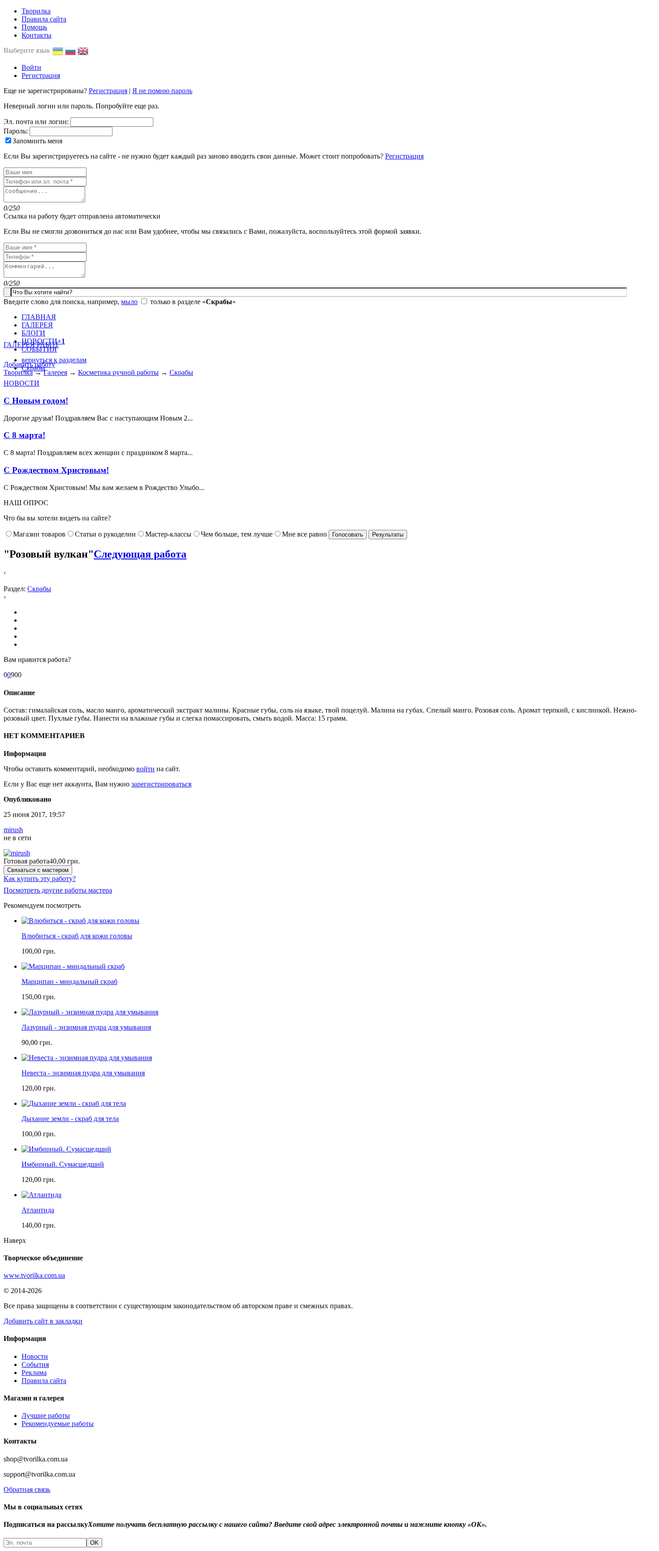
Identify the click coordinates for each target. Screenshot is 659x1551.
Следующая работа (140, 554)
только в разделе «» (193, 301)
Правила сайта (44, 19)
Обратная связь (27, 1489)
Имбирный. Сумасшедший (63, 1164)
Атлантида (38, 1210)
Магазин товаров (39, 534)
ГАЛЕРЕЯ (37, 325)
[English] (84, 50)
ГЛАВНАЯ (39, 317)
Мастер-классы (168, 534)
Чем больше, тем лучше (237, 534)
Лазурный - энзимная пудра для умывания (86, 1027)
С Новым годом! (36, 400)
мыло (129, 301)
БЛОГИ (33, 333)
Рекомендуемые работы (58, 1423)
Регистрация (41, 75)
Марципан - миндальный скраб (69, 981)
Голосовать (347, 534)
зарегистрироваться (161, 784)
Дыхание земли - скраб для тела (70, 1118)
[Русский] (71, 50)
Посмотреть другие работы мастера (58, 890)
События (35, 1364)
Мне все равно (304, 534)
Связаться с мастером (38, 870)
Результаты (387, 534)
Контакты (37, 35)
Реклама (34, 1372)
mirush (13, 830)
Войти (31, 67)
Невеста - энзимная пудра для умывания (83, 1073)
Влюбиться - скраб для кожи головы (77, 936)
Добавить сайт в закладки (43, 1321)
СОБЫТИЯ (39, 349)
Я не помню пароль (162, 91)
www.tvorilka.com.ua (34, 1275)
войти (145, 769)
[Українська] (58, 50)
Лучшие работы (46, 1415)
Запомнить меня (37, 141)
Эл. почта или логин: (36, 121)
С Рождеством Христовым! (56, 470)
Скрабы (33, 368)
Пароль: (16, 131)
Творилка (36, 11)
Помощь (34, 27)
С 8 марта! (24, 435)
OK (94, 1542)
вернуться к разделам (54, 360)
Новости (35, 1356)
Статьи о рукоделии (105, 534)
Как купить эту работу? (40, 878)
